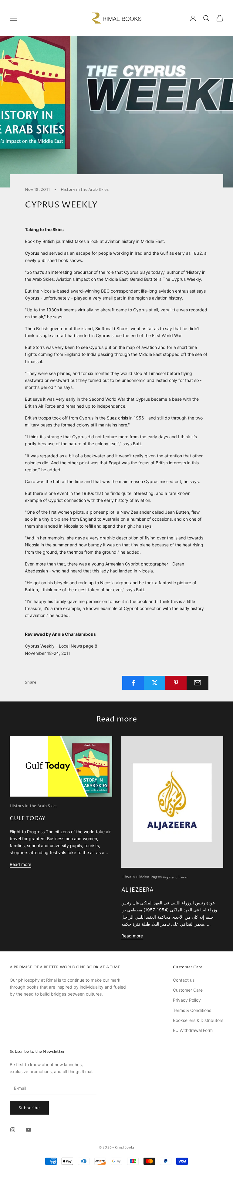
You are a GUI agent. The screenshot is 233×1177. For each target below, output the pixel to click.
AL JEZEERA (137, 890)
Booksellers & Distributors (198, 1020)
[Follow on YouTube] (28, 1130)
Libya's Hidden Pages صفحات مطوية (154, 877)
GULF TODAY (28, 818)
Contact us (183, 980)
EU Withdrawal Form (193, 1030)
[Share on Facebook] (133, 682)
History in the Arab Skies (85, 189)
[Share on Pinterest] (176, 682)
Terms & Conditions (192, 1010)
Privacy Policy (187, 1000)
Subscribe (29, 1107)
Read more (20, 864)
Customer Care (188, 990)
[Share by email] (197, 682)
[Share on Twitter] (154, 682)
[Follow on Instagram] (13, 1130)
